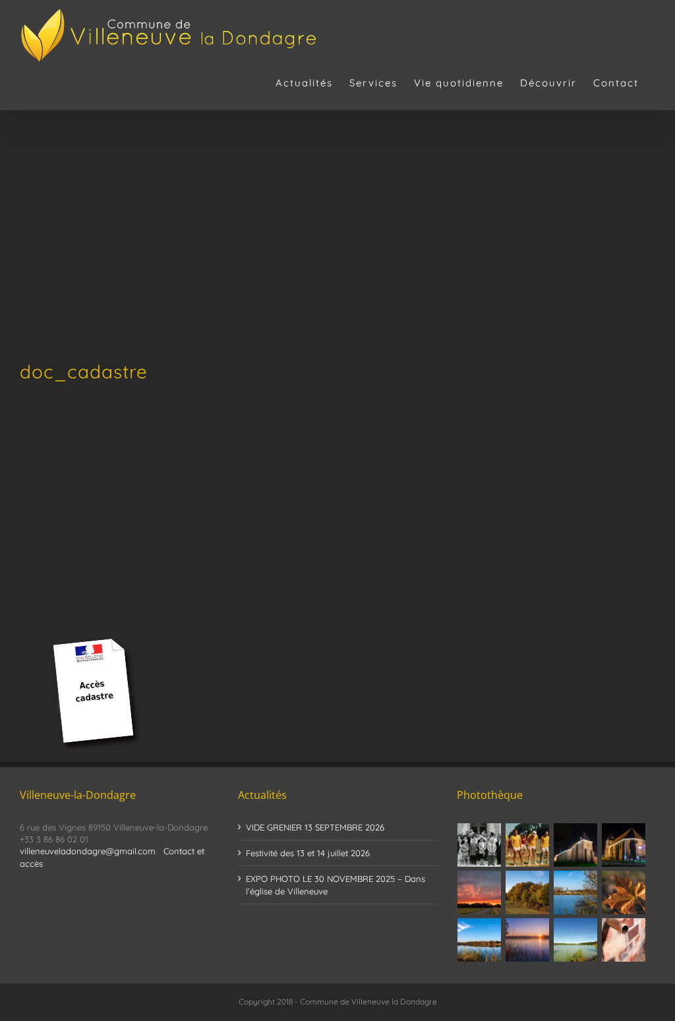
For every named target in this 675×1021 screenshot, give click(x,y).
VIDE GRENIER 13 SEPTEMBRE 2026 (315, 827)
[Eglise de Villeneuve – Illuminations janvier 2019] (576, 845)
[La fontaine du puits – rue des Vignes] (624, 940)
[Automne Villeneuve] (624, 892)
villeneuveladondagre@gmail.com (88, 851)
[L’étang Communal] (576, 940)
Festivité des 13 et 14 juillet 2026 (308, 853)
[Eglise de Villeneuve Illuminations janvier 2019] (624, 845)
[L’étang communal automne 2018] (479, 940)
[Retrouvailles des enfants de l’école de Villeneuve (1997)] (479, 845)
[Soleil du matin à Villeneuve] (479, 892)
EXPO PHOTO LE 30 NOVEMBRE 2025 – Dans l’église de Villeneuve (335, 884)
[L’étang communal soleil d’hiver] (527, 940)
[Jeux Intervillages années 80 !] (527, 845)
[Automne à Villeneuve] (527, 892)
